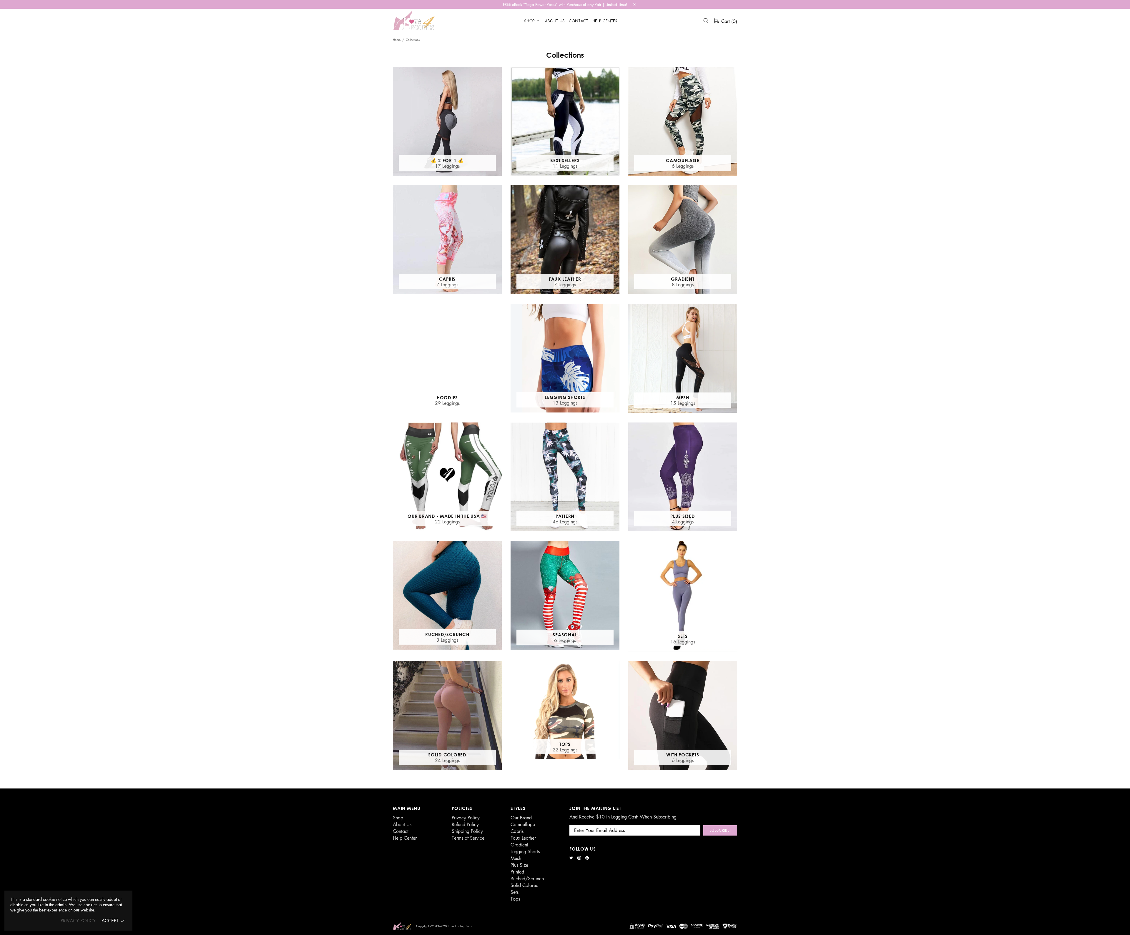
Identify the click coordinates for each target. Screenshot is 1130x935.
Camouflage (523, 824)
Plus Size (519, 865)
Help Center (405, 838)
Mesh (516, 858)
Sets (515, 892)
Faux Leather (523, 838)
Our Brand (521, 817)
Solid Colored (525, 885)
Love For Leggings (414, 21)
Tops (515, 899)
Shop (398, 817)
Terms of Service (468, 838)
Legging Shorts (525, 851)
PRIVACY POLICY (78, 920)
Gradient (519, 844)
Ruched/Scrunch (527, 878)
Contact (400, 831)
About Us (402, 824)
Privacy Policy (466, 817)
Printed (517, 872)
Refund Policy (465, 824)
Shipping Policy (467, 831)
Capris (517, 831)
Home (397, 40)
